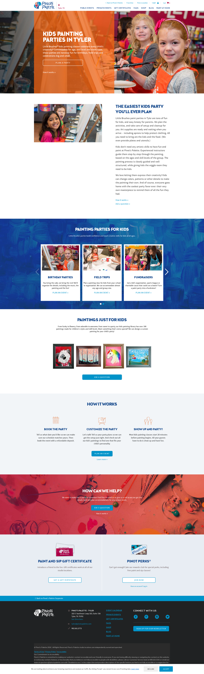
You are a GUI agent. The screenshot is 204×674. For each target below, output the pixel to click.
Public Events (87, 8)
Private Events (104, 8)
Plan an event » (60, 292)
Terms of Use (39, 652)
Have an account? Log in (139, 586)
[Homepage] (51, 612)
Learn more (135, 669)
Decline (150, 669)
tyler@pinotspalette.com (81, 624)
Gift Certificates (122, 8)
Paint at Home (163, 8)
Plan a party (63, 62)
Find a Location (142, 3)
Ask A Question (102, 377)
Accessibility (61, 652)
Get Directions (77, 619)
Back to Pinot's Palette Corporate (50, 598)
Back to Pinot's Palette (115, 3)
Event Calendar (114, 610)
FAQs (136, 8)
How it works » (49, 72)
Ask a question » (123, 204)
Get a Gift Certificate (65, 580)
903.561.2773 (77, 628)
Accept (166, 669)
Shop (143, 8)
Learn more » (102, 459)
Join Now (139, 580)
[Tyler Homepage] (44, 5)
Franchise (130, 3)
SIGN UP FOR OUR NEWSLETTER (151, 629)
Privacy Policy (50, 652)
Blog (151, 8)
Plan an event (102, 453)
